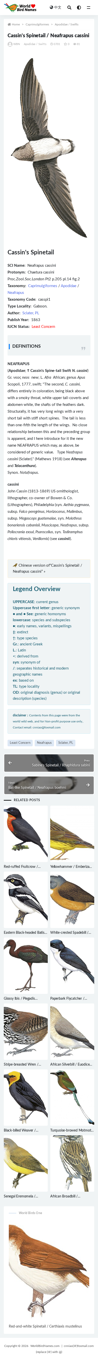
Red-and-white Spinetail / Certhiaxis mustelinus (45, 1326)
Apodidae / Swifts (66, 24)
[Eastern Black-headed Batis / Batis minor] (26, 900)
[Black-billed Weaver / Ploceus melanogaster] (26, 1097)
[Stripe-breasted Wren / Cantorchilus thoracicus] (26, 1031)
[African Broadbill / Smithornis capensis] (72, 1163)
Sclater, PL (30, 313)
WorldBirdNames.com (45, 1345)
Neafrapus (16, 293)
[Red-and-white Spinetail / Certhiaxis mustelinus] (49, 1271)
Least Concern (20, 743)
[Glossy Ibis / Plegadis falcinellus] (26, 966)
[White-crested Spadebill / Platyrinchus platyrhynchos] (72, 900)
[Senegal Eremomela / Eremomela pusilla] (26, 1163)
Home (16, 24)
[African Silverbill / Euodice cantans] (72, 1031)
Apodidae (68, 286)
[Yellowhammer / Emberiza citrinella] (72, 834)
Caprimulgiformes (37, 24)
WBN (16, 44)
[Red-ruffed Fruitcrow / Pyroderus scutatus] (26, 834)
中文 (57, 7)
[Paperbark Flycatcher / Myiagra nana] (72, 966)
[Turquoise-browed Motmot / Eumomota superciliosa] (72, 1097)
